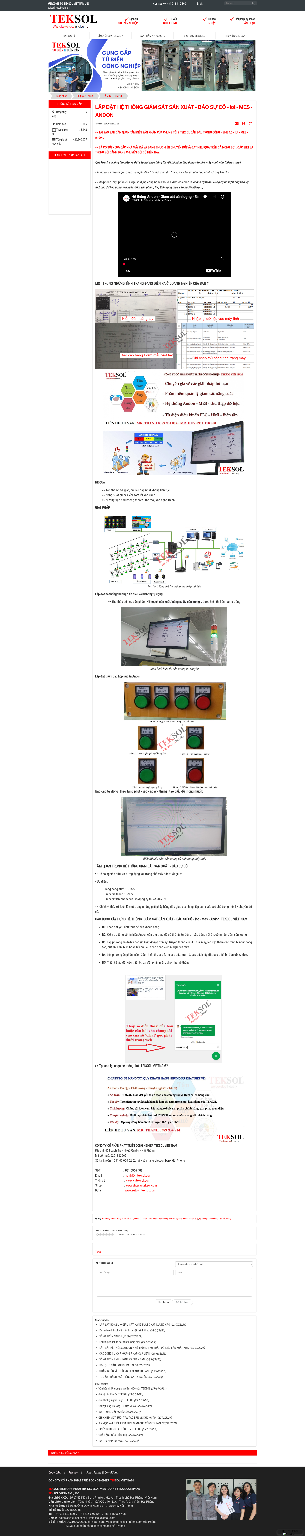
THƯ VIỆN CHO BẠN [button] (235, 35)
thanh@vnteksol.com (137, 1175)
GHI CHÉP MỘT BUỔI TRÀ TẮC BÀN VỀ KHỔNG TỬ (127, 1417)
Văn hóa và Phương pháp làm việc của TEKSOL (124, 1388)
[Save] (251, 123)
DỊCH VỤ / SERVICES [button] (194, 35)
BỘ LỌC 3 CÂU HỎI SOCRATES (116, 1365)
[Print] (244, 123)
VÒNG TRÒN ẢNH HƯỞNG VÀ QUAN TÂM (122, 1359)
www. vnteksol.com (137, 1180)
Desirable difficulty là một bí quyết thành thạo (124, 1330)
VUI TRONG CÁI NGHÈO (111, 1412)
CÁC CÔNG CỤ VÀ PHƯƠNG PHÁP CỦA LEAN (124, 1353)
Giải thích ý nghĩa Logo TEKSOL (115, 1400)
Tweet (98, 1251)
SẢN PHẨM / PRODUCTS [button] (152, 35)
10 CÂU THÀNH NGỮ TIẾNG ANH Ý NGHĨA (123, 1377)
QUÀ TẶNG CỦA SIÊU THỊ (112, 1435)
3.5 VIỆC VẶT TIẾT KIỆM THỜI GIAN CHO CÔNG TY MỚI (129, 1423)
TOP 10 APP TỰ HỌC (110, 1440)
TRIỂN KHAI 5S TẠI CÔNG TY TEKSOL (119, 1429)
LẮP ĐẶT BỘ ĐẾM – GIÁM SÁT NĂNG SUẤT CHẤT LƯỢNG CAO (134, 1324)
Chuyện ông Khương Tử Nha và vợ (117, 1406)
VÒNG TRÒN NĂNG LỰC (112, 1336)
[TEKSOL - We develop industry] (73, 21)
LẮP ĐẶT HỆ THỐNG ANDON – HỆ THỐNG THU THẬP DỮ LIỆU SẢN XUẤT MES (144, 1347)
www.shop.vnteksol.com (141, 1185)
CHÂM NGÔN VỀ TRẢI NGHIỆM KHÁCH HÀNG (124, 1371)
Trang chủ (68, 35)
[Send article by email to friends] (237, 123)
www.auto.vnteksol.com (140, 1190)
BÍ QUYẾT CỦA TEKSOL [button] (109, 35)
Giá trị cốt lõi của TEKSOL (112, 1394)
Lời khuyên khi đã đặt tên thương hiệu (119, 1342)
